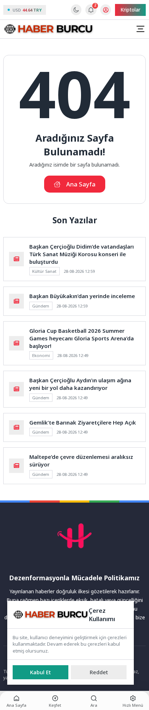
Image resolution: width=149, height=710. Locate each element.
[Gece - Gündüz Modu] (76, 13)
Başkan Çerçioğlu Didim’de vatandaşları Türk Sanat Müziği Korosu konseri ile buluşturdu (81, 254)
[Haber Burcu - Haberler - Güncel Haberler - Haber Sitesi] (48, 29)
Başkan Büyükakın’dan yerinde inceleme (82, 296)
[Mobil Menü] (140, 28)
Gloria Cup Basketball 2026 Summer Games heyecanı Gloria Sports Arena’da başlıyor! (81, 338)
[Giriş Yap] (105, 9)
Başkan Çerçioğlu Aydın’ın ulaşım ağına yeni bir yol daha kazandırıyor (80, 383)
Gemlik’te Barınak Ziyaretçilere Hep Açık (82, 422)
